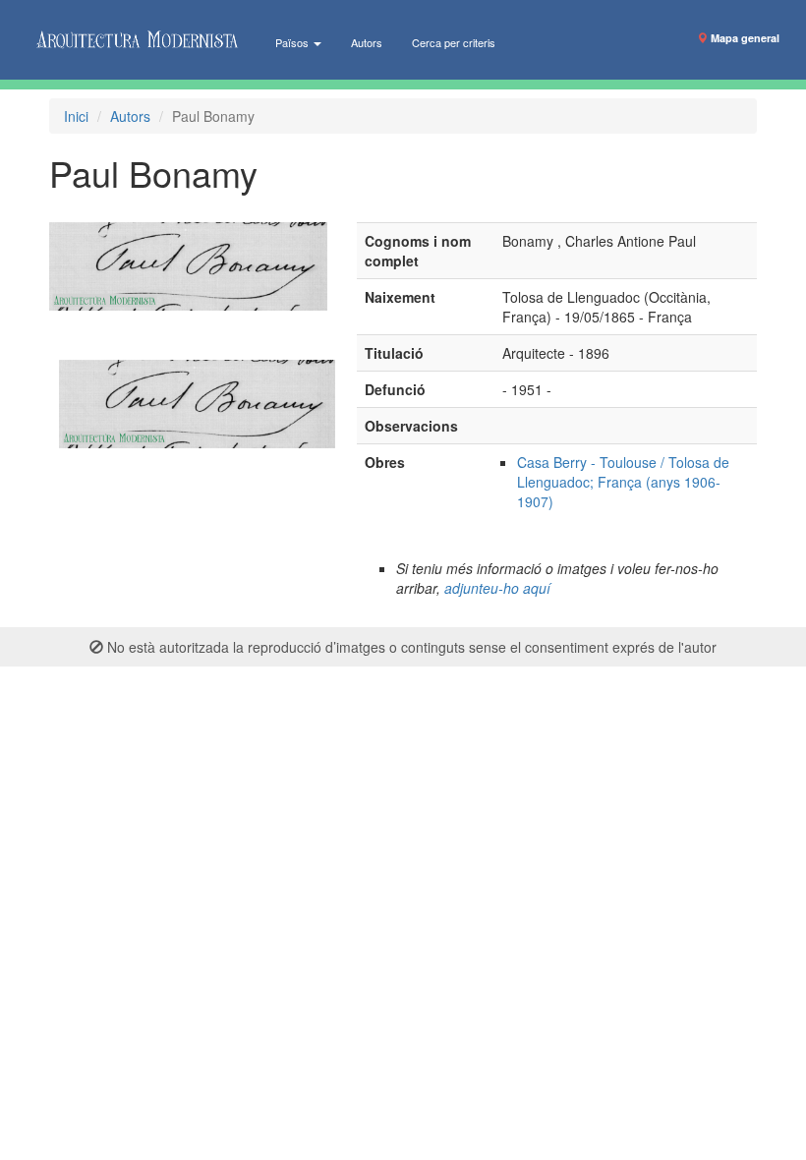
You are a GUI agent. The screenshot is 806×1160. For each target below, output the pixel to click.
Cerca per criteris (453, 42)
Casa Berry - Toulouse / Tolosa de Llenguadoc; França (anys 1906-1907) (623, 481)
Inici (76, 116)
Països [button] (293, 42)
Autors (366, 42)
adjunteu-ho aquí (497, 588)
